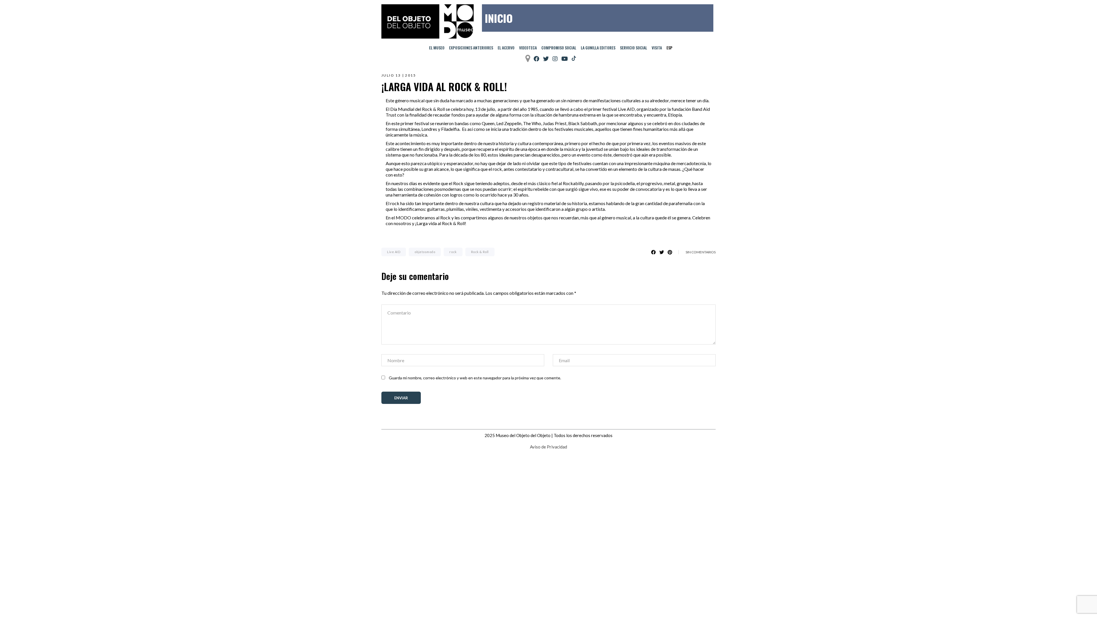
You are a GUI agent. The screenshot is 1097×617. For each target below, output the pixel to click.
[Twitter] (546, 59)
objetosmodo (425, 252)
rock (453, 252)
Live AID (393, 252)
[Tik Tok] (574, 58)
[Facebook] (536, 59)
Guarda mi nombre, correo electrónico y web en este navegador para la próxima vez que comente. (475, 377)
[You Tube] (564, 59)
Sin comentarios (701, 252)
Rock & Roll (480, 252)
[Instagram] (555, 59)
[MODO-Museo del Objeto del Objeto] (427, 21)
